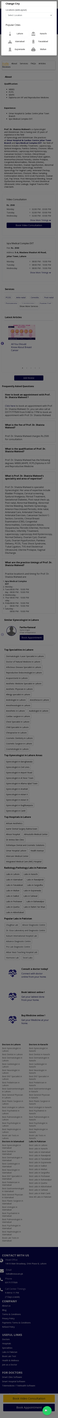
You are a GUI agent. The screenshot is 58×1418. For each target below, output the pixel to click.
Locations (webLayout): (16, 10)
